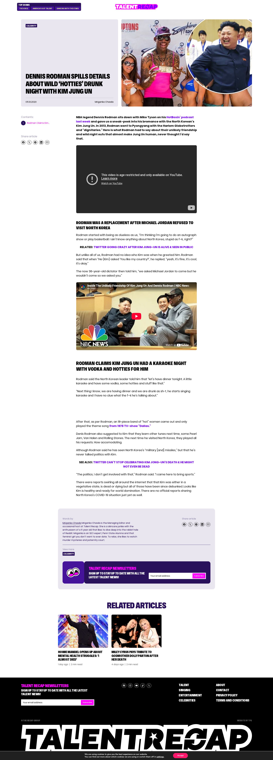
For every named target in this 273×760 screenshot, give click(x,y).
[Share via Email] (47, 142)
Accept (180, 755)
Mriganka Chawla (72, 523)
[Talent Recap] (136, 7)
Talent (184, 685)
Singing (184, 690)
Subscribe (199, 576)
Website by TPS (244, 720)
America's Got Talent (42, 9)
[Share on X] (29, 142)
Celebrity (31, 26)
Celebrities (187, 700)
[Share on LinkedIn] (41, 142)
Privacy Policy (226, 695)
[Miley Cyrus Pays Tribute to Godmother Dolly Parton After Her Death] (136, 631)
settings (160, 757)
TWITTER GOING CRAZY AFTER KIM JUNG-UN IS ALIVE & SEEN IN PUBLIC (143, 247)
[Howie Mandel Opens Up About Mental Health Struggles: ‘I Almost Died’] (83, 631)
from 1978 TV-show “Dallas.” (130, 426)
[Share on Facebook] (23, 142)
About (220, 685)
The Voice (23, 9)
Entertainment (190, 695)
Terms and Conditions (232, 700)
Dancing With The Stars (68, 9)
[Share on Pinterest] (35, 142)
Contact (222, 690)
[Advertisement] (136, 408)
